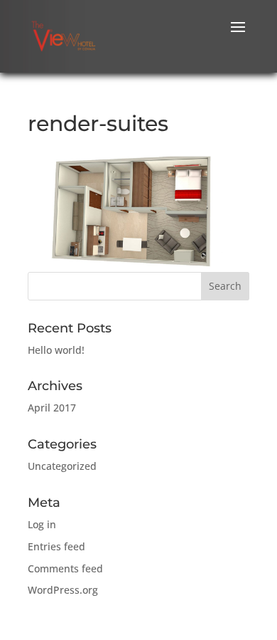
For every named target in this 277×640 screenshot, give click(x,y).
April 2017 (52, 407)
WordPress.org (63, 590)
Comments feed (65, 568)
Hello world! (56, 350)
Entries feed (56, 546)
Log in (42, 524)
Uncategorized (62, 466)
